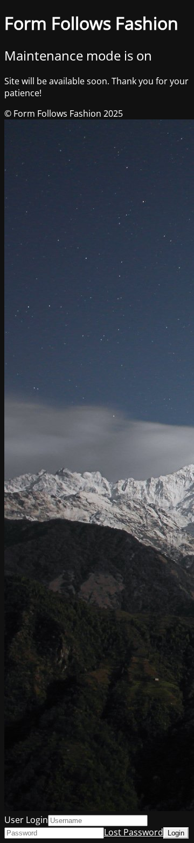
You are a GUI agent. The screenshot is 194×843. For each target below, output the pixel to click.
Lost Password (133, 832)
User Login (26, 820)
